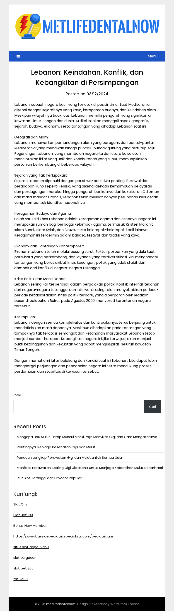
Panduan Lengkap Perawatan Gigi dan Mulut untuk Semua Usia (69, 457)
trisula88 (20, 579)
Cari (17, 395)
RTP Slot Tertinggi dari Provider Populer (49, 477)
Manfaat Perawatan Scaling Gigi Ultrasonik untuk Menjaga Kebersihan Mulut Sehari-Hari (90, 467)
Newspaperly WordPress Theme (114, 604)
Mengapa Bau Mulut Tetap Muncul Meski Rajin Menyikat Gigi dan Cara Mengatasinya (87, 436)
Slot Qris (20, 504)
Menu (152, 56)
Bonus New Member (30, 525)
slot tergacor (24, 557)
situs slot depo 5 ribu (31, 546)
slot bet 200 (23, 568)
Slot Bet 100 (23, 514)
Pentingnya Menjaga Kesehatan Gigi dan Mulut (56, 447)
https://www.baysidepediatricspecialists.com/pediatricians (63, 536)
